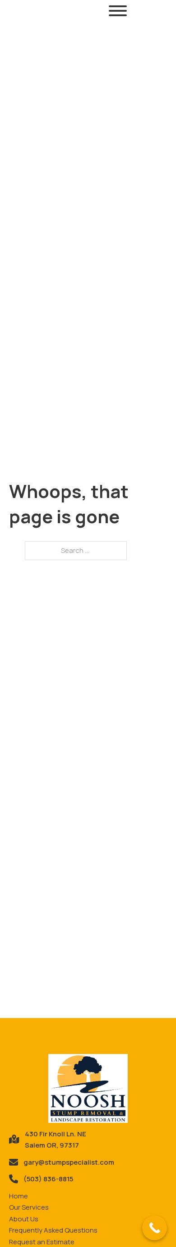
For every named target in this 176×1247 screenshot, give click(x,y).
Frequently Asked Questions (53, 1230)
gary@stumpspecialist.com (68, 1162)
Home (18, 1196)
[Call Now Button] (154, 1228)
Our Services (29, 1207)
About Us (23, 1219)
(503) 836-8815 (48, 1179)
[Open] (118, 10)
